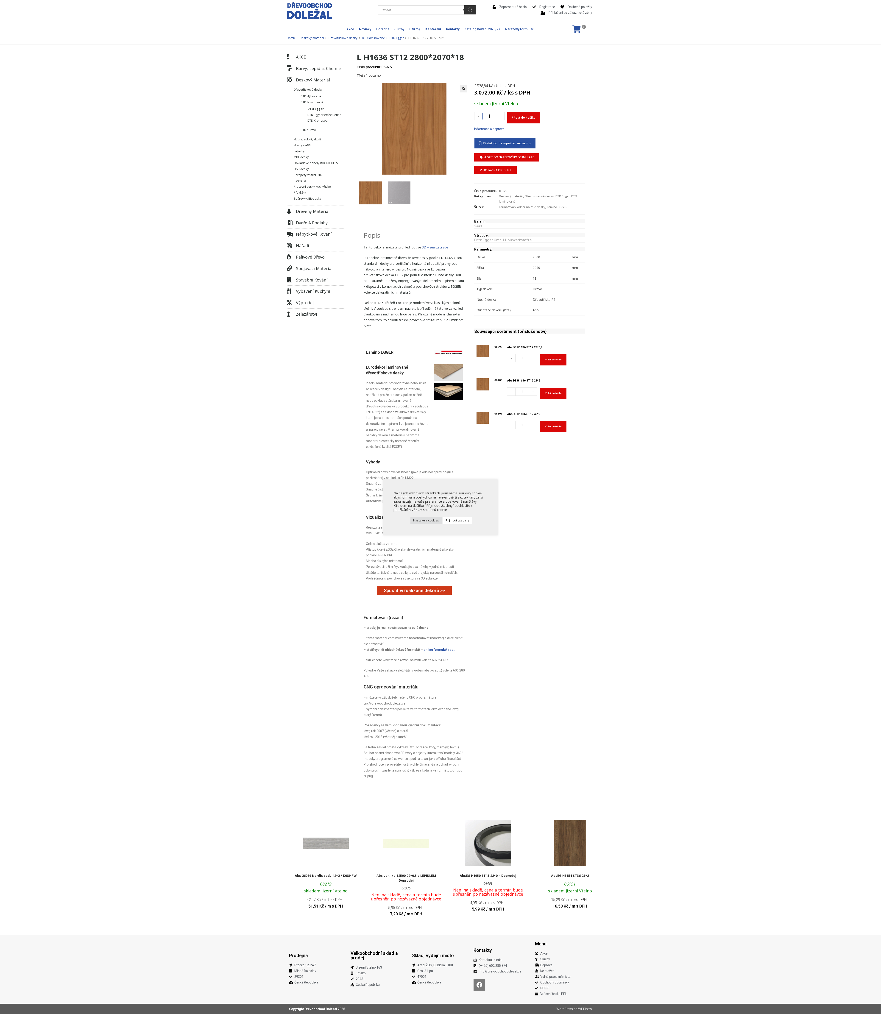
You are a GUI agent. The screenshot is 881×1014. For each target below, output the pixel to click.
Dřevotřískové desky (343, 38)
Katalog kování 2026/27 (482, 29)
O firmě (414, 29)
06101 (498, 413)
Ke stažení (433, 29)
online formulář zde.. (439, 650)
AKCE (301, 57)
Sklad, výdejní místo (433, 955)
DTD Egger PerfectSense (324, 115)
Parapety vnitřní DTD (308, 175)
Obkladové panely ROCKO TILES (316, 163)
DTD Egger (397, 38)
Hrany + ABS (302, 145)
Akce (350, 29)
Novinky (365, 29)
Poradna (382, 29)
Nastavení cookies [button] (426, 520)
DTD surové (309, 130)
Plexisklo (300, 181)
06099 (498, 346)
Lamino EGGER (557, 207)
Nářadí (302, 245)
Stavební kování (311, 280)
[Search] (470, 9)
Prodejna (298, 955)
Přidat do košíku (523, 118)
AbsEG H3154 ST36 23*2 (570, 875)
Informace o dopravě (489, 129)
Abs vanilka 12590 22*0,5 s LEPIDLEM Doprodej (406, 878)
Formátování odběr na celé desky (522, 207)
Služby (399, 29)
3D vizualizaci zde (435, 247)
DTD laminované (373, 38)
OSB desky (301, 169)
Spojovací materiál (314, 268)
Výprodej (305, 302)
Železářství (306, 314)
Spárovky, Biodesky (307, 198)
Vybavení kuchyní (313, 291)
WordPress (564, 1009)
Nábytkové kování (314, 234)
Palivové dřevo (310, 257)
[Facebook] (479, 985)
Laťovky (299, 151)
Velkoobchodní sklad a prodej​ (374, 955)
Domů (291, 38)
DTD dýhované (311, 96)
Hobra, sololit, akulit (307, 139)
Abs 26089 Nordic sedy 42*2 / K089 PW (326, 875)
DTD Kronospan (318, 120)
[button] (463, 88)
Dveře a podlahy (312, 223)
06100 (498, 380)
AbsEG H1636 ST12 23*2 (523, 380)
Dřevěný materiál (312, 211)
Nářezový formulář (519, 29)
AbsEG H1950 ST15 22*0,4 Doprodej (488, 875)
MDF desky (301, 157)
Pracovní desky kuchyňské (312, 186)
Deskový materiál (312, 38)
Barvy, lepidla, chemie (318, 68)
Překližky (300, 192)
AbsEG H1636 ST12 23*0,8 (524, 347)
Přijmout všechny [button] (457, 520)
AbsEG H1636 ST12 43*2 (523, 414)
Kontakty (453, 29)
